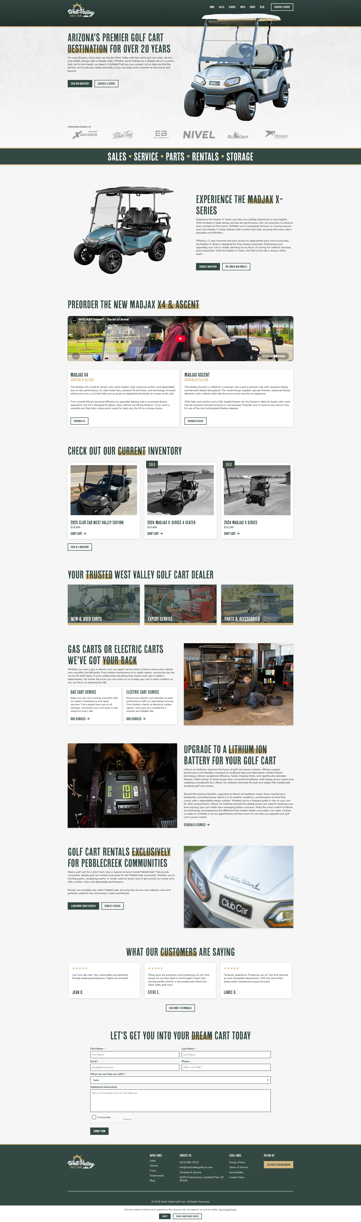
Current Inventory (208, 266)
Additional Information (103, 1087)
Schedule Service (282, 7)
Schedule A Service (106, 83)
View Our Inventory (80, 83)
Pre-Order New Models (236, 266)
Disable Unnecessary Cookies (187, 1216)
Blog (262, 7)
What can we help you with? (108, 1074)
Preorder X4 (79, 421)
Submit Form (99, 1131)
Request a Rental (113, 906)
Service (232, 7)
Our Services (78, 719)
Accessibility (236, 1172)
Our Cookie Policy (228, 1210)
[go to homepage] (81, 16)
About (252, 7)
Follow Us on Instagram (278, 1164)
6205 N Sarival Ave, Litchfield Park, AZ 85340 (202, 1179)
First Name (97, 1049)
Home (212, 7)
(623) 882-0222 (189, 1162)
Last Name (189, 1049)
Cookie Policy (236, 1177)
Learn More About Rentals (83, 906)
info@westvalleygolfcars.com (196, 1167)
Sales (221, 7)
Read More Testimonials (180, 1008)
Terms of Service (238, 1167)
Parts (242, 7)
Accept (164, 1216)
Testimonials (157, 1176)
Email (94, 1061)
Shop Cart (76, 533)
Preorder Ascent (195, 421)
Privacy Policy (237, 1162)
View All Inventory (80, 547)
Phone (185, 1061)
